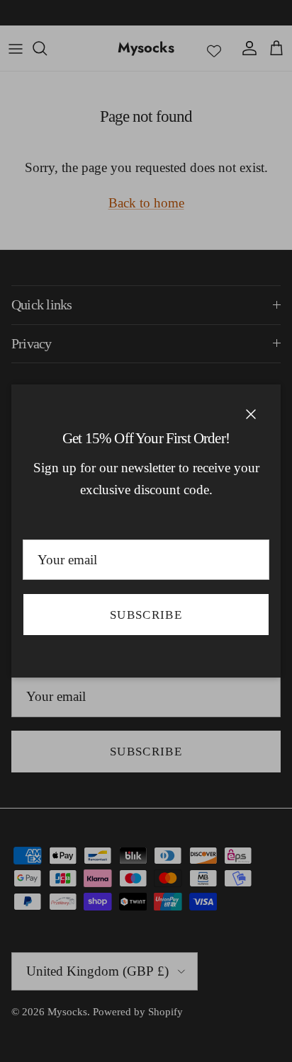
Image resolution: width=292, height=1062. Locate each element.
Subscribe (146, 615)
